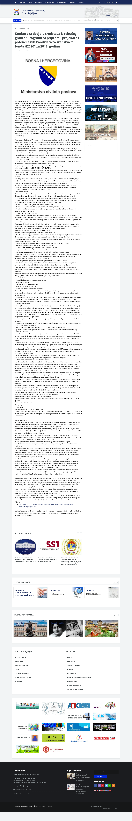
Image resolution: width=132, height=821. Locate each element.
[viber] (104, 2)
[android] (109, 2)
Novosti (69, 657)
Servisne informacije (73, 665)
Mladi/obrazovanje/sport (22, 665)
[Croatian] (95, 791)
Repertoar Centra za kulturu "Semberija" (79, 677)
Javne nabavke (71, 673)
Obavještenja (17, 20)
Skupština (73, 2)
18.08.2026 (80, 793)
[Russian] (106, 791)
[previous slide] (78, 533)
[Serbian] (108, 791)
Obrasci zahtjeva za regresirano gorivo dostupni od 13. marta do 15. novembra (47, 20)
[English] (97, 791)
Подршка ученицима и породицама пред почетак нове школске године (83, 776)
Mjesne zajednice (20, 661)
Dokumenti (38, 2)
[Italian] (104, 791)
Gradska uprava (61, 2)
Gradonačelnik (49, 2)
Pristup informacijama (74, 685)
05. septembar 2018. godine (23, 50)
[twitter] (102, 2)
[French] (100, 791)
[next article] (114, 20)
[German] (102, 791)
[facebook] (99, 2)
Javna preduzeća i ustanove (23, 677)
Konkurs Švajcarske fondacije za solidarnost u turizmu (47, 560)
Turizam (17, 669)
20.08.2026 (80, 780)
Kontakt (81, 2)
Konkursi (70, 669)
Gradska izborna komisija (75, 689)
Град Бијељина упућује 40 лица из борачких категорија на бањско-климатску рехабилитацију (83, 788)
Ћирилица (108, 16)
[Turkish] (110, 791)
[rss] (112, 2)
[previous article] (117, 20)
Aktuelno (22, 2)
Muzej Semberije (72, 681)
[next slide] (81, 533)
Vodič (30, 2)
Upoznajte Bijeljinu (20, 657)
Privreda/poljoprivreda (22, 673)
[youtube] (107, 2)
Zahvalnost (106, 808)
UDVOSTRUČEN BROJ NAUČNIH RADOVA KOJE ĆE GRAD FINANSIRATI (25, 560)
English (115, 16)
